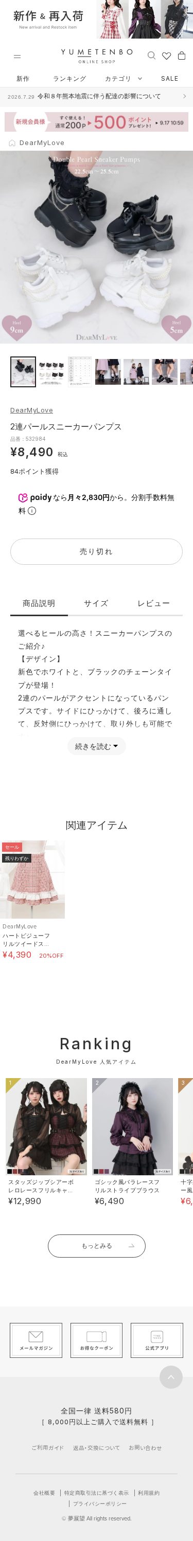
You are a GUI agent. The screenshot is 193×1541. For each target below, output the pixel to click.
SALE (170, 78)
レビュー (153, 603)
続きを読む (93, 746)
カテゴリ (119, 78)
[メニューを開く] (17, 56)
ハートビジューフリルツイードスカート (26, 944)
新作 (23, 78)
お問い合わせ (145, 1447)
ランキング (69, 78)
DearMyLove (31, 410)
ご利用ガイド (48, 1447)
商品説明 (39, 603)
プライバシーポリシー (100, 1503)
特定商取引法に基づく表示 (96, 1493)
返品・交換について (96, 1447)
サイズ (96, 603)
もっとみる (96, 1245)
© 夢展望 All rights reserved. (97, 1518)
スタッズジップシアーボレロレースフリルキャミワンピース (41, 1190)
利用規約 (149, 1493)
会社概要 (44, 1493)
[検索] (151, 55)
